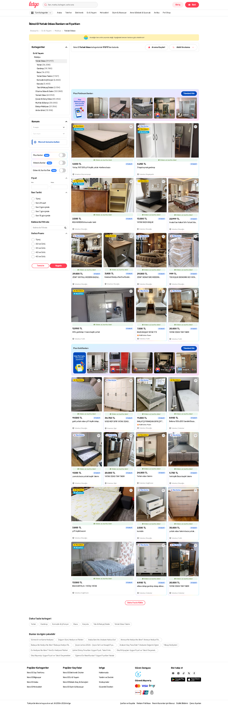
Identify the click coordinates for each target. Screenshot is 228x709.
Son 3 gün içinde (42, 207)
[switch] (62, 155)
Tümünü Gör (189, 93)
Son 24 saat (41, 203)
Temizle (40, 266)
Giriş (177, 4)
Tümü (38, 199)
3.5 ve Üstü (40, 248)
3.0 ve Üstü (40, 244)
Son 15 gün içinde (43, 216)
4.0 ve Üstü (40, 252)
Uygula (58, 266)
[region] (135, 108)
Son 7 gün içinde (42, 211)
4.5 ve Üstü (40, 256)
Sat (194, 4)
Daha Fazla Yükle (135, 603)
